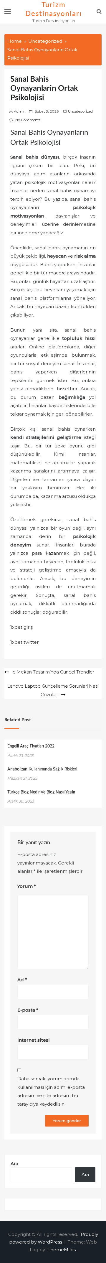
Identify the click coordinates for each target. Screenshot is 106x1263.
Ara (14, 1163)
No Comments (27, 120)
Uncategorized (80, 111)
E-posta (27, 1010)
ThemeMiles (62, 1249)
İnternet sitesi (33, 1040)
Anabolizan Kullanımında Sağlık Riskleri (42, 769)
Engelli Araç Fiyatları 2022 (30, 746)
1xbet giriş (21, 627)
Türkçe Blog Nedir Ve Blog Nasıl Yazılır (41, 792)
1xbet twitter (24, 642)
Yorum (26, 886)
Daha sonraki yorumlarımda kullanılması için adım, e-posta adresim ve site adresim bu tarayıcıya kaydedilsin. (51, 1091)
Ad (22, 979)
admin (20, 111)
